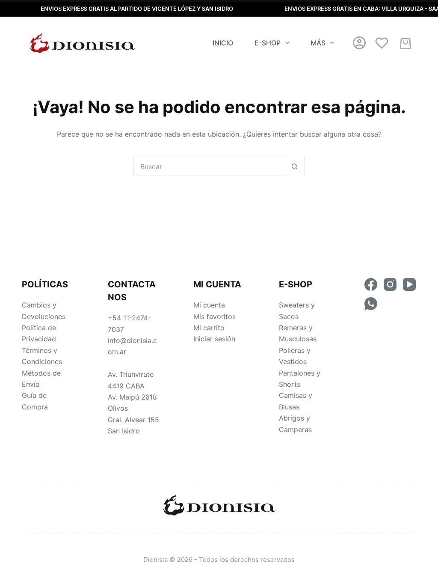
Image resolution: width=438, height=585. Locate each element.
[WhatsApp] (370, 303)
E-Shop (268, 43)
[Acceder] (359, 42)
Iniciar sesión (214, 338)
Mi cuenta (209, 305)
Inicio (223, 43)
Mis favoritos (214, 316)
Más (318, 43)
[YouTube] (409, 284)
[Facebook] (370, 284)
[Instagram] (390, 284)
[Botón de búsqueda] (294, 166)
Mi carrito (209, 327)
